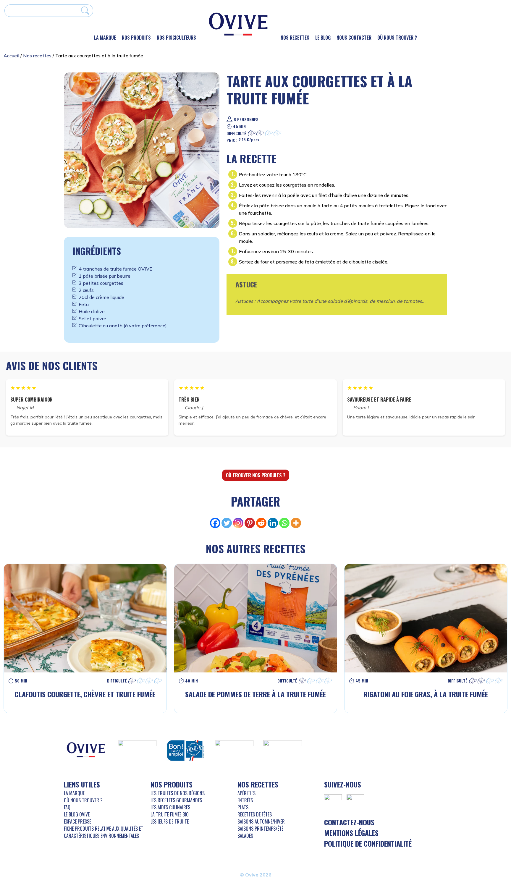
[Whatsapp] (284, 523)
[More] (296, 523)
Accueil (11, 56)
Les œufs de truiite (170, 821)
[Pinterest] (250, 523)
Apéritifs (246, 793)
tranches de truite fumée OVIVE (117, 269)
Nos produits (136, 37)
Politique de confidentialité (368, 843)
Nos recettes (295, 37)
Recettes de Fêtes (254, 814)
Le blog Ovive (77, 814)
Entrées (245, 800)
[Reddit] (261, 523)
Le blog (323, 37)
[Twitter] (226, 523)
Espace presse (77, 821)
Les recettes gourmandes (176, 800)
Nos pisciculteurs (176, 37)
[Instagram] (238, 523)
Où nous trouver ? (397, 37)
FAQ (67, 807)
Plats (242, 807)
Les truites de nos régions (178, 793)
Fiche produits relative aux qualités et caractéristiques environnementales (103, 832)
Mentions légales (351, 832)
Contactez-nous (349, 822)
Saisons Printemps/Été (260, 828)
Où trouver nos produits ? (255, 475)
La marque (105, 37)
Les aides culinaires (170, 807)
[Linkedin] (273, 523)
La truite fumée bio (170, 814)
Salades (245, 835)
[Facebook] (215, 523)
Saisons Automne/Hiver (261, 821)
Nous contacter (354, 37)
